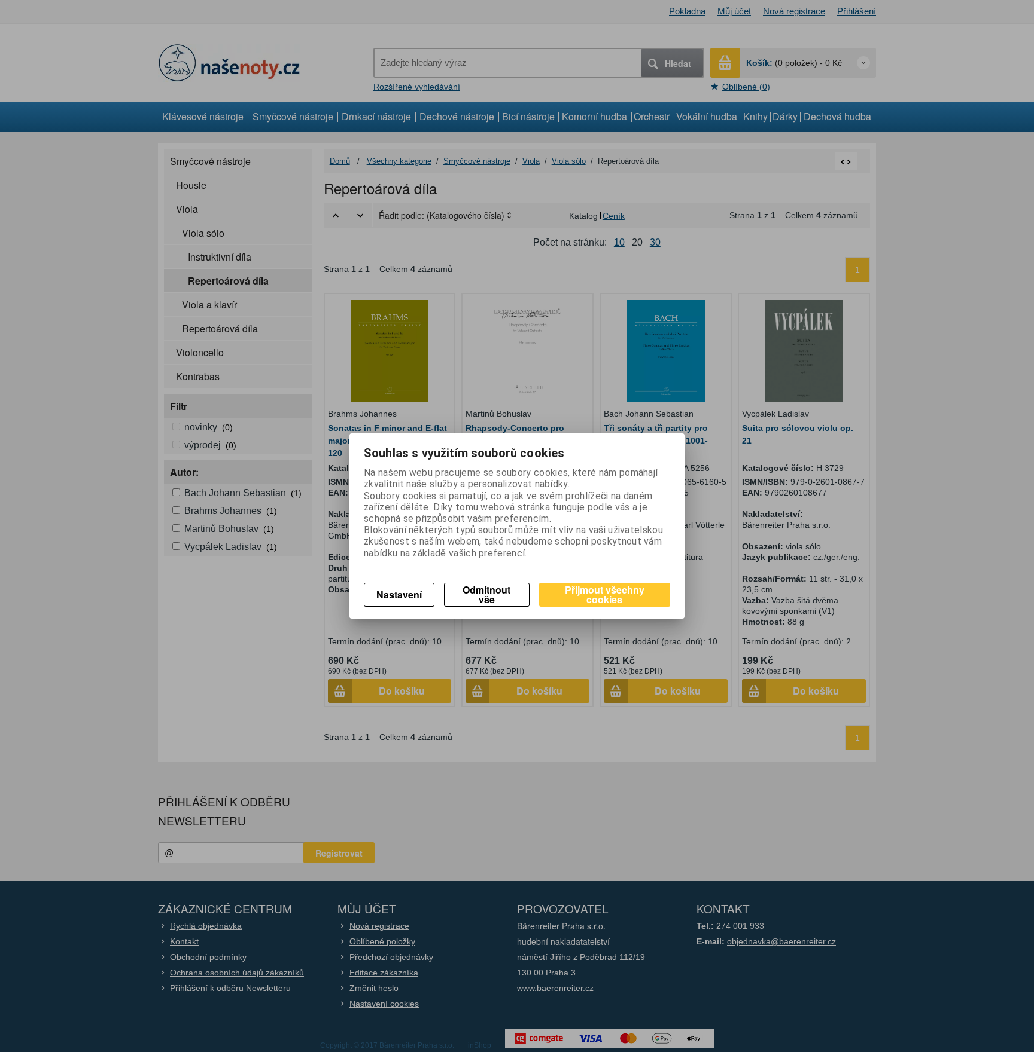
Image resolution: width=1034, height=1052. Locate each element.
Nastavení (399, 594)
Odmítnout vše (486, 594)
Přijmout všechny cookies (604, 594)
